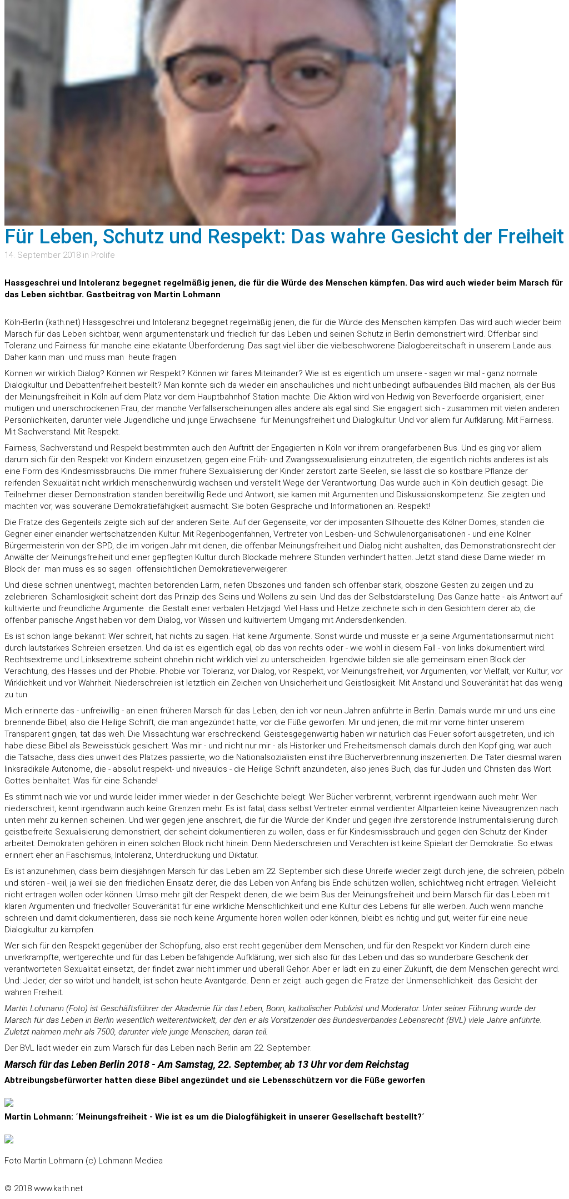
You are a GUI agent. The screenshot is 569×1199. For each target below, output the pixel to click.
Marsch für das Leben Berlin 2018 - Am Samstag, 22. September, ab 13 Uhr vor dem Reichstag (206, 1064)
